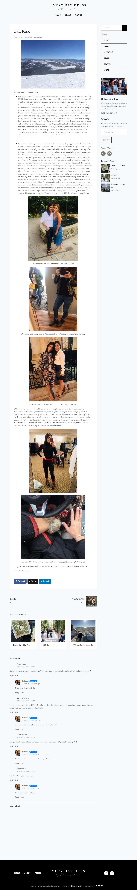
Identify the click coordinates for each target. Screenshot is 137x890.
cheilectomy (62, 185)
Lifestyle (108, 52)
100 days (114, 175)
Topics (78, 15)
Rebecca (25, 681)
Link (16, 675)
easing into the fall (118, 165)
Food (106, 40)
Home (58, 15)
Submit (106, 140)
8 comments (38, 37)
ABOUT (68, 15)
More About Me (109, 113)
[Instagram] (103, 153)
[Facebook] (109, 153)
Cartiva (29, 193)
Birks (80, 187)
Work (106, 70)
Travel (107, 64)
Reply (11, 675)
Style (106, 58)
